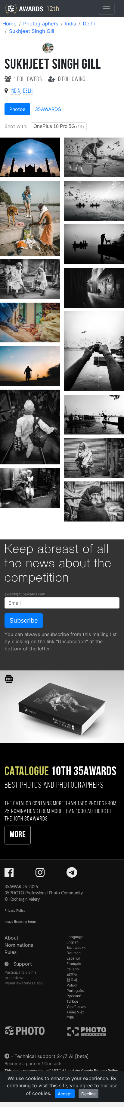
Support (22, 964)
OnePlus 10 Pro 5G (58, 126)
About (11, 938)
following (71, 79)
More (18, 835)
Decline (88, 1093)
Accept (65, 1093)
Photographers (40, 24)
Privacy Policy (15, 910)
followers (28, 79)
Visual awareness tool (24, 983)
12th (52, 8)
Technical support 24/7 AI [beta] (51, 1056)
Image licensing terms (20, 921)
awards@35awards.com (25, 594)
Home (9, 24)
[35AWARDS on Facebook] (9, 874)
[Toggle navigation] (106, 9)
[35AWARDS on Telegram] (72, 874)
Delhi (89, 24)
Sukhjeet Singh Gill (31, 31)
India (70, 24)
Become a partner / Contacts (34, 1063)
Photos (17, 109)
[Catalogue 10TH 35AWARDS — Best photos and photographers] (62, 706)
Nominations (19, 945)
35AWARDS (48, 109)
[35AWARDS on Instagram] (40, 874)
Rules (11, 952)
